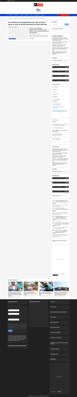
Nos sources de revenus (54, 353)
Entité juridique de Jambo (54, 322)
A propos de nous (53, 306)
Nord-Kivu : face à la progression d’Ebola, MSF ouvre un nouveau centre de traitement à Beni (60, 49)
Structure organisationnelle (55, 327)
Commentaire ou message (13, 322)
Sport (31, 15)
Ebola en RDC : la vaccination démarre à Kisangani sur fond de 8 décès (46, 293)
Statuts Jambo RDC (52, 391)
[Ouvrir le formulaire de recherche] (57, 15)
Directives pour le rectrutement (55, 337)
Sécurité (26, 15)
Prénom (9, 311)
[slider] (67, 67)
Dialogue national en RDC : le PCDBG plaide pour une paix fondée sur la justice (59, 231)
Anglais (42, 15)
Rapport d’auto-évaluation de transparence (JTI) (58, 311)
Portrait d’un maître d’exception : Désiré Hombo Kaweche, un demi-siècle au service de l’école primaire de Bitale (60, 39)
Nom (9, 315)
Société (21, 15)
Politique (14, 38)
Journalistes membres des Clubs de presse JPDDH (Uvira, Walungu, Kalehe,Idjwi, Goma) (59, 111)
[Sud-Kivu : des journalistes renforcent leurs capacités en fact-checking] (31, 286)
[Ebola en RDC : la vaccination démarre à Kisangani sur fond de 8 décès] (46, 286)
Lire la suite (32, 38)
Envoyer (10, 330)
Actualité (16, 15)
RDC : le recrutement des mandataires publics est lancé (60, 202)
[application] (60, 67)
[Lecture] (53, 71)
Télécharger (55, 275)
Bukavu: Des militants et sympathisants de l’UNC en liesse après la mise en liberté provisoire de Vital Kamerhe (18, 33)
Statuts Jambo (52, 358)
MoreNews (42, 395)
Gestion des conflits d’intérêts (55, 332)
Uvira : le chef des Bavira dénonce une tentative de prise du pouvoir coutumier (60, 217)
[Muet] (65, 71)
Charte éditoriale (53, 316)
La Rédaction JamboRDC (59, 200)
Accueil (10, 15)
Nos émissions (37, 15)
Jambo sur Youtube (65, 15)
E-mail (9, 317)
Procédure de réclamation (54, 348)
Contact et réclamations (12, 301)
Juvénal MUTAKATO (55, 86)
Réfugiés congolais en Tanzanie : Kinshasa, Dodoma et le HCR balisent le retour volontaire (60, 53)
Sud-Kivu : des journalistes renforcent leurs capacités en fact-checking (30, 293)
